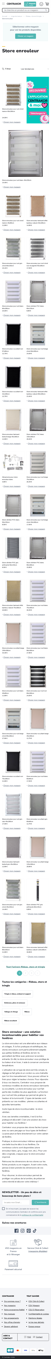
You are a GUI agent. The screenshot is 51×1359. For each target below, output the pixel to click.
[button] (13, 973)
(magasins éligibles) (37, 1251)
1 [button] (19, 973)
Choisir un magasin (25, 36)
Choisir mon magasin (12, 122)
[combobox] (25, 10)
